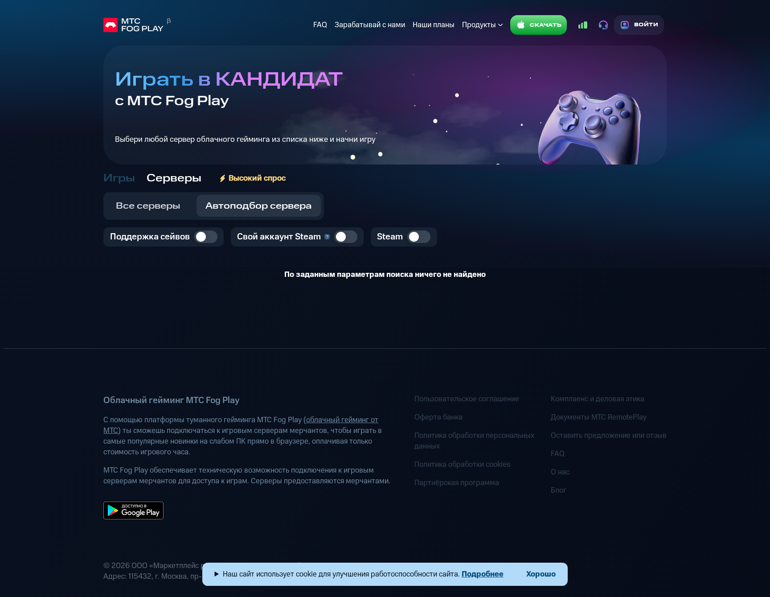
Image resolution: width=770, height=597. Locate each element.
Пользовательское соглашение (466, 399)
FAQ (320, 25)
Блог (558, 490)
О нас (560, 472)
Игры (119, 178)
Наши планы (434, 25)
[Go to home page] (206, 25)
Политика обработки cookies (462, 464)
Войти (646, 25)
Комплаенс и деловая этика (597, 399)
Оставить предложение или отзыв (609, 435)
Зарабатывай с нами (370, 25)
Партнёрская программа (456, 483)
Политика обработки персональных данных (474, 441)
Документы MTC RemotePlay (599, 417)
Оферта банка (438, 417)
